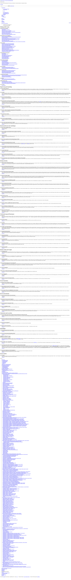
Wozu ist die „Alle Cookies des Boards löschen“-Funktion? (9, 34)
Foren (2, 15)
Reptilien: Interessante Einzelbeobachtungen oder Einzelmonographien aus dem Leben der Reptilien (14, 566)
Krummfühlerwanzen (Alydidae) (6, 520)
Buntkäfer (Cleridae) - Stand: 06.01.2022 (7, 500)
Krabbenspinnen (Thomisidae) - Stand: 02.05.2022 (9, 545)
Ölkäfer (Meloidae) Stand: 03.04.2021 (7, 505)
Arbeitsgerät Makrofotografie (5, 365)
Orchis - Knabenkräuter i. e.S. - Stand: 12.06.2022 (9, 406)
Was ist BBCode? (4, 53)
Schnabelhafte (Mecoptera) (6, 532)
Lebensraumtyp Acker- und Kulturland (7, 379)
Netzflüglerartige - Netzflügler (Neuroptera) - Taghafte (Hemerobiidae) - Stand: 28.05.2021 (13, 538)
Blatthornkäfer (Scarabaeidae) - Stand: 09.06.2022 (8, 498)
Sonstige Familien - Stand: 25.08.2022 (7, 416)
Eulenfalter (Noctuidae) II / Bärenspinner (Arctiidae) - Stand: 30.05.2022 (11, 428)
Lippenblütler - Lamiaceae (6, 397)
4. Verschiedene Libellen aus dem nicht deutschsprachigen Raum (10, 449)
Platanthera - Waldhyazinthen (6, 407)
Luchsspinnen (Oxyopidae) (6, 548)
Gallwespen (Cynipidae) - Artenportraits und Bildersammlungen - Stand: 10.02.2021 (12, 480)
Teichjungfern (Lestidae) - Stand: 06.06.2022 (8, 447)
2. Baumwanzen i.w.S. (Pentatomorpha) (7, 514)
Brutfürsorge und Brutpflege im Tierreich (7, 383)
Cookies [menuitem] (3, 572)
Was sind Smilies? (4, 54)
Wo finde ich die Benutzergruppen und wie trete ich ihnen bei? (9, 62)
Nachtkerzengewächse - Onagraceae (7, 398)
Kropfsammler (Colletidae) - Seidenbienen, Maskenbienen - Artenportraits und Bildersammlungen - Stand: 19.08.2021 (16, 471)
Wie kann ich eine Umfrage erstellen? (6, 45)
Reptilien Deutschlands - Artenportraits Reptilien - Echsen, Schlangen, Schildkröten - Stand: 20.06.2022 (14, 564)
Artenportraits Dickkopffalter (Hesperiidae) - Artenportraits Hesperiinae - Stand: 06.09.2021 (13, 418)
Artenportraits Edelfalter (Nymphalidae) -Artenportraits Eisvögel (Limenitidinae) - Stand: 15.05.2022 (14, 423)
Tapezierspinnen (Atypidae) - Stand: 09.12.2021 (8, 555)
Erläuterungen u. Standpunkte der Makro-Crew (7, 370)
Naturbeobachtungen (4, 361)
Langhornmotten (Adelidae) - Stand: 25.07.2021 (8, 430)
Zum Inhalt (1, 4)
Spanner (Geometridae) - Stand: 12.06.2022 (8, 434)
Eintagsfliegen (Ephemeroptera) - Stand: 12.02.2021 (9, 529)
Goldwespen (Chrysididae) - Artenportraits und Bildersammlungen (10, 477)
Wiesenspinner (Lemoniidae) (6, 433)
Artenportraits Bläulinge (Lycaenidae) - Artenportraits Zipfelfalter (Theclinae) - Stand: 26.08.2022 (14, 422)
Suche (2, 20)
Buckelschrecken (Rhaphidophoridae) (7, 460)
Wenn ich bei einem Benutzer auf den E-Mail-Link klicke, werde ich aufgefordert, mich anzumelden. (13, 41)
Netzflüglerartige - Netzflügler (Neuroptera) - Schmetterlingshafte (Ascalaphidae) (12, 534)
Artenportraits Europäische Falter (6, 426)
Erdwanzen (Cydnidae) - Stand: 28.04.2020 (8, 517)
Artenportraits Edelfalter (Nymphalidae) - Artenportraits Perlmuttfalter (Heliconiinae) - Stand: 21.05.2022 (15, 424)
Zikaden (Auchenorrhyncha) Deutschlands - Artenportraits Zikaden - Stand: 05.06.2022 (12, 527)
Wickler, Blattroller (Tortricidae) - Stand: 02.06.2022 (9, 438)
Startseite (3, 23)
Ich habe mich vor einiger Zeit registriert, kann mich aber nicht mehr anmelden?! (11, 32)
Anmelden (3, 21)
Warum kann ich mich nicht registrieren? (6, 30)
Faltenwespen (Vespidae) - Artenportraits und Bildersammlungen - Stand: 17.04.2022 (13, 475)
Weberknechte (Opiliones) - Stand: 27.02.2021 (8, 560)
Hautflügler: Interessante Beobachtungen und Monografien (9, 486)
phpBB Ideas (35, 342)
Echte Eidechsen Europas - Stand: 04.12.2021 (8, 565)
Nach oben (3, 90)
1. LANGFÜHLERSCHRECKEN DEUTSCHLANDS (9, 455)
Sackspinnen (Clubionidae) (6, 552)
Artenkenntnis (3, 371)
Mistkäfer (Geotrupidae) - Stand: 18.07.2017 (8, 504)
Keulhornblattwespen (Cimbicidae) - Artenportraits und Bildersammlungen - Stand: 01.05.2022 (14, 483)
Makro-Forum (3, 568)
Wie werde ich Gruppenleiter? (5, 63)
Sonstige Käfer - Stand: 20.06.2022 (7, 512)
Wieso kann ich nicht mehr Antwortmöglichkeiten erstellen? (9, 46)
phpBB (4, 576)
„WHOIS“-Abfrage (54, 345)
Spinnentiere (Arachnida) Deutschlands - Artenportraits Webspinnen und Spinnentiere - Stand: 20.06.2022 (14, 542)
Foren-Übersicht (9, 568)
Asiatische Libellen (5, 452)
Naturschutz (4, 382)
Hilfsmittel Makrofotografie (5, 366)
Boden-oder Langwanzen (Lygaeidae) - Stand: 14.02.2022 (9, 518)
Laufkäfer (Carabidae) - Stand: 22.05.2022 (8, 503)
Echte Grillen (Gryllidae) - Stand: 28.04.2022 (8, 462)
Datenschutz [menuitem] (3, 569)
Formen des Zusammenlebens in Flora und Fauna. (8, 387)
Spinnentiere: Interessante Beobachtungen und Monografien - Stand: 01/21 (11, 561)
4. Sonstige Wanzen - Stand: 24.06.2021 (7, 526)
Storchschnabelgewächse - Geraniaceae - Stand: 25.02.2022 (10, 414)
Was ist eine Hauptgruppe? (5, 64)
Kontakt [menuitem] (3, 575)
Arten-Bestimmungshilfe (5, 372)
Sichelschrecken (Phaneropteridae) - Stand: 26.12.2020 (9, 456)
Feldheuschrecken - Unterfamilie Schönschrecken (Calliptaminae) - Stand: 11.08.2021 (13, 464)
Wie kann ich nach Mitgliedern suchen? (6, 72)
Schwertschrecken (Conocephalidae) (7, 457)
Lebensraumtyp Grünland (6, 380)
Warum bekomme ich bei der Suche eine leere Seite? (8, 71)
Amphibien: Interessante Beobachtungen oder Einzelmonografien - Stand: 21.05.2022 (13, 563)
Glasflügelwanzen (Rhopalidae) (6, 521)
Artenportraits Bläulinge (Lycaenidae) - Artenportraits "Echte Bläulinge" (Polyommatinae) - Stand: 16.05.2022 (15, 421)
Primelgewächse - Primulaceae (6, 410)
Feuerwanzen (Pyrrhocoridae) (6, 519)
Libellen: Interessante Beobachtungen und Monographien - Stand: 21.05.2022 (12, 453)
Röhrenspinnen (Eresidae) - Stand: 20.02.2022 (8, 551)
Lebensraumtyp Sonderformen (6, 381)
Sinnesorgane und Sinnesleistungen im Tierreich (8, 385)
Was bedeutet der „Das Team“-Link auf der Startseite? (8, 65)
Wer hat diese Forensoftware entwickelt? (6, 81)
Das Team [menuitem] (3, 574)
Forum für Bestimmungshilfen (6, 487)
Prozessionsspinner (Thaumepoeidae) (7, 432)
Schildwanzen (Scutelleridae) (6, 516)
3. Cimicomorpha (5, 522)
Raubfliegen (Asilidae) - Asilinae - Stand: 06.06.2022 (9, 491)
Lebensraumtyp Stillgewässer (6, 377)
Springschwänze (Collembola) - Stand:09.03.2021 (8, 540)
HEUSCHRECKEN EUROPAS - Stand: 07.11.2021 (9, 468)
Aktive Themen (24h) (5, 12)
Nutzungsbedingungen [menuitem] (6, 13)
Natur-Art (3, 363)
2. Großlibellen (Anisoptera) (6, 442)
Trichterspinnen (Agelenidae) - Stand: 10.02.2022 (8, 556)
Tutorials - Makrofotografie (5, 368)
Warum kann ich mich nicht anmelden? (6, 31)
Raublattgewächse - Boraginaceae (7, 411)
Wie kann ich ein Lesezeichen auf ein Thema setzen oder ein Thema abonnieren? (11, 75)
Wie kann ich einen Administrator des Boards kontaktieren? (9, 83)
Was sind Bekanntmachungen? (5, 56)
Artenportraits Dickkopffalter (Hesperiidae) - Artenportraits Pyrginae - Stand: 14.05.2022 (13, 419)
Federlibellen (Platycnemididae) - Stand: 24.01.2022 (9, 448)
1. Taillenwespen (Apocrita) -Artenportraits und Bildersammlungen (10, 470)
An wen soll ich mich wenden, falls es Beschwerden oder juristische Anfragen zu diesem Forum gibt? (13, 82)
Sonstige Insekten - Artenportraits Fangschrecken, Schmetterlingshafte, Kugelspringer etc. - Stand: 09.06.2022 (15, 528)
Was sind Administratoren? (5, 60)
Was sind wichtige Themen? (5, 57)
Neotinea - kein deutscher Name (7, 404)
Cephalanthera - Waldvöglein (6, 401)
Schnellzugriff (3, 7)
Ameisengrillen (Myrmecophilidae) (7, 461)
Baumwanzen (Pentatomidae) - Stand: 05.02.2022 (8, 515)
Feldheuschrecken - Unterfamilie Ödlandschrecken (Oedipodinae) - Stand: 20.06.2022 (13, 465)
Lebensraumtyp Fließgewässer (6, 378)
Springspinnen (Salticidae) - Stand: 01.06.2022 (8, 554)
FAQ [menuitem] (2, 18)
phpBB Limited (23, 143)
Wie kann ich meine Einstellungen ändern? (7, 36)
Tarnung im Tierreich (5, 386)
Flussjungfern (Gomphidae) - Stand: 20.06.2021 (8, 444)
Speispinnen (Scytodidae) (6, 553)
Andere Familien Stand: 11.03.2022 (7, 558)
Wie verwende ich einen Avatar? (5, 40)
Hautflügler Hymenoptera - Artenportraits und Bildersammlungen (10, 469)
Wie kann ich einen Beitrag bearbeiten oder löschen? (8, 44)
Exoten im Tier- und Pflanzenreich (7, 390)
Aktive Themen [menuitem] (5, 9)
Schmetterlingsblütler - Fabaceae (6, 412)
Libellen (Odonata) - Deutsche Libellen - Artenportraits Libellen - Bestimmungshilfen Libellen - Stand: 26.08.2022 (15, 440)
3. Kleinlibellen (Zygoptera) (6, 446)
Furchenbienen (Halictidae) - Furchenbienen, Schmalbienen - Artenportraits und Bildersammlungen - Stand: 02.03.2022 (17, 473)
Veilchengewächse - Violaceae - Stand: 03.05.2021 (9, 415)
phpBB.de (28, 143)
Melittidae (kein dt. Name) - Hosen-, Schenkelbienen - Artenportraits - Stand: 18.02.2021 (13, 474)
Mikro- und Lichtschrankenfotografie (6, 364)
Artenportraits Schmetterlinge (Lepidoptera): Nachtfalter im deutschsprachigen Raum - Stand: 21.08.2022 (14, 427)
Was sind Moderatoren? (4, 61)
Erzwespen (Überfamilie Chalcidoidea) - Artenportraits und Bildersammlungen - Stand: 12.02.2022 (14, 479)
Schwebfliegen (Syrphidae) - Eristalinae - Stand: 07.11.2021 (10, 489)
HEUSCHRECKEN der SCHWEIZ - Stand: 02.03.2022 (9, 467)
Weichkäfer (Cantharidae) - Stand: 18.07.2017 (8, 511)
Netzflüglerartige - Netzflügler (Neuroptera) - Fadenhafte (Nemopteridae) (11, 536)
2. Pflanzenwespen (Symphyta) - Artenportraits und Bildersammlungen (11, 481)
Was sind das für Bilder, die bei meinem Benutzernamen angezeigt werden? (10, 39)
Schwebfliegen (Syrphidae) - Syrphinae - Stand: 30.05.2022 (10, 488)
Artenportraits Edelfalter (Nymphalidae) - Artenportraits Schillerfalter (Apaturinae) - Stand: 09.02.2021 (15, 425)
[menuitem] (37, 12)
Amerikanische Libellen (5, 451)
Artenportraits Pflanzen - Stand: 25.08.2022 (7, 391)
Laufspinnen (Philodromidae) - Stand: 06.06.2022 (8, 547)
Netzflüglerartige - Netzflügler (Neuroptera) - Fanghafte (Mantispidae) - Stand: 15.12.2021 (13, 537)
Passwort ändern (4, 85)
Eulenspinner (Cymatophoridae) (6, 429)
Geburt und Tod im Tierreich (6, 384)
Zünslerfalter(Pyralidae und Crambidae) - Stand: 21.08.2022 (10, 439)
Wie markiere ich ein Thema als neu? (6, 51)
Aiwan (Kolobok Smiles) (27, 576)
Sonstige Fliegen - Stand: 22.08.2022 (7, 495)
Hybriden (4, 408)
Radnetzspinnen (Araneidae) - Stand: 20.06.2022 (8, 549)
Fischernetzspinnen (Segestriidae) (6, 544)
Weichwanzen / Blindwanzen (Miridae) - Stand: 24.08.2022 (10, 523)
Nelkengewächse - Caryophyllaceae (7, 399)
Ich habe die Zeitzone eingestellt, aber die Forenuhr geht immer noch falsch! (10, 38)
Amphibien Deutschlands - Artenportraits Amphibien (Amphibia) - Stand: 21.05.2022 (12, 562)
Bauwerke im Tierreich (5, 388)
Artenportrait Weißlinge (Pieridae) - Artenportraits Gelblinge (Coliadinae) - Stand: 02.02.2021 (13, 420)
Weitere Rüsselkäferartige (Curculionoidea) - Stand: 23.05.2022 (10, 507)
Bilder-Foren (3, 359)
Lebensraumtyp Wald (5, 376)
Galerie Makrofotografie (5, 360)
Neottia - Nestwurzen (5, 405)
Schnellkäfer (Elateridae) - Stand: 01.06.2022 (8, 508)
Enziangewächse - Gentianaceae (6, 393)
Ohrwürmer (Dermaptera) (6, 531)
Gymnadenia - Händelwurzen (6, 403)
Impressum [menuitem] (4, 14)
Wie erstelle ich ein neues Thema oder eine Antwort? (8, 43)
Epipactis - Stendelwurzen (6, 402)
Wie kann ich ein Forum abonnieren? (6, 76)
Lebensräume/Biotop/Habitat (6, 374)
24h (69, 22)
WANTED (4, 496)
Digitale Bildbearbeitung (5, 367)
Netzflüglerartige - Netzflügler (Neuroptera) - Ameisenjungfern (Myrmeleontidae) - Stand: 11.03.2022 (14, 535)
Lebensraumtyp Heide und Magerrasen (7, 375)
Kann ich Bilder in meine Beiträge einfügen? (7, 55)
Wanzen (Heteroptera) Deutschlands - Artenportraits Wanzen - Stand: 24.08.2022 (11, 513)
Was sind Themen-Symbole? (5, 58)
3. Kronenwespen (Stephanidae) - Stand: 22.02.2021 (9, 485)
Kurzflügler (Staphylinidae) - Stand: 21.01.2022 (8, 502)
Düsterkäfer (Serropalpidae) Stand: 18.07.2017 (8, 501)
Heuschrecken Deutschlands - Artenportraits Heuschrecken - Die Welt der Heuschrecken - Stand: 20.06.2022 (15, 454)
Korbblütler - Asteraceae (5, 395)
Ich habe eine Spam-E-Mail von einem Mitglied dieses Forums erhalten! (10, 68)
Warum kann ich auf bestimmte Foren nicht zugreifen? (8, 47)
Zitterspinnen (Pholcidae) (6, 557)
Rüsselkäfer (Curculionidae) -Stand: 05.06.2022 (8, 506)
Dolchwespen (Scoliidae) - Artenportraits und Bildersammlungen (10, 476)
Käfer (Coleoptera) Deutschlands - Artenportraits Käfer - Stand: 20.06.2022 (11, 497)
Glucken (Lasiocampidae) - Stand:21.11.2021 (8, 431)
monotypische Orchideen (6, 409)
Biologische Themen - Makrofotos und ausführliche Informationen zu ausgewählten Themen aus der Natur (14, 373)
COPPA (40, 101)
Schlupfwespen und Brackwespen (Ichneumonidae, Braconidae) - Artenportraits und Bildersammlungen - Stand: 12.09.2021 (17, 478)
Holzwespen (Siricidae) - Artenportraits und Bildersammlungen (10, 484)
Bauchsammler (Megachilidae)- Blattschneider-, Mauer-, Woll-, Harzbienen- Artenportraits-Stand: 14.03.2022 (15, 472)
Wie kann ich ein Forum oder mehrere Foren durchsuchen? (8, 70)
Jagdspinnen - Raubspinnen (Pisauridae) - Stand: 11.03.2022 (10, 550)
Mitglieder (3, 16)
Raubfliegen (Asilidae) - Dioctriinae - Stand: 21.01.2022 (9, 493)
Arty (17, 576)
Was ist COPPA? (4, 29)
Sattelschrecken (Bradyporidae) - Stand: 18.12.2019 (9, 459)
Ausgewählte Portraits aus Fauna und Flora (8, 389)
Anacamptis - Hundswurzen (6, 400)
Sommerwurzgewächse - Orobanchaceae (7, 413)
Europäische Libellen (5, 450)
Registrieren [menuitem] (3, 19)
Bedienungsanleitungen (5, 369)
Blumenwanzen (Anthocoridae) (6, 525)
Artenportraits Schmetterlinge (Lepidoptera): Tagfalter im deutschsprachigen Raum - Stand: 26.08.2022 (14, 417)
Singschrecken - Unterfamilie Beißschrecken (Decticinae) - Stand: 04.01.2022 (12, 458)
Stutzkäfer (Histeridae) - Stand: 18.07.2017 (8, 510)
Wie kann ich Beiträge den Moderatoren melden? (7, 49)
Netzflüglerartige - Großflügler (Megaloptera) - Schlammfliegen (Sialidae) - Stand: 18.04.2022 (14, 533)
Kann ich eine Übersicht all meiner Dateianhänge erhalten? (8, 79)
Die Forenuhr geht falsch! (5, 37)
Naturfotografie (4, 362)
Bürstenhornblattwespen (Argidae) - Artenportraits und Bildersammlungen (11, 482)
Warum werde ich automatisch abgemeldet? (7, 33)
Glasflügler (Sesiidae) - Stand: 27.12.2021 (7, 436)
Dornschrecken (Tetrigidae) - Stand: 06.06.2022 (8, 463)
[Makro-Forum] (6, 0)
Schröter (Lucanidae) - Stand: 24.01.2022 (7, 509)
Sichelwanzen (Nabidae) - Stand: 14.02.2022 (8, 524)
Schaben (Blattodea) (5, 530)
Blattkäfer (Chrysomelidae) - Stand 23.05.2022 (8, 499)
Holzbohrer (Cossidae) (5, 437)
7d (70, 22)
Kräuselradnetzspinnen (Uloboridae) (7, 546)
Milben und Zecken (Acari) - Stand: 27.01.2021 (8, 559)
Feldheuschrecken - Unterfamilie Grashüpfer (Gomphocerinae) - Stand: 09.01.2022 (12, 466)
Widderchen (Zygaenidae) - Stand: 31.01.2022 (8, 435)
